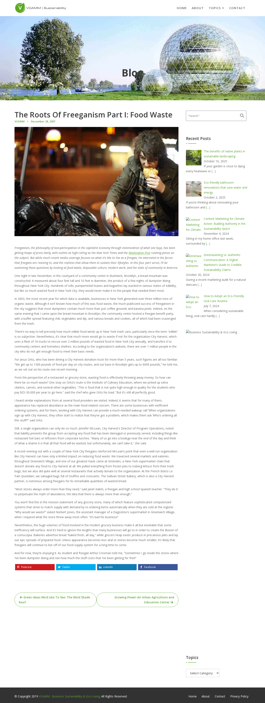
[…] (214, 171)
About (198, 8)
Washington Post (139, 253)
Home (182, 8)
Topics (215, 8)
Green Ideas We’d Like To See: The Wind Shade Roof (54, 599)
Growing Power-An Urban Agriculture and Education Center (144, 599)
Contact (237, 8)
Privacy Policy (239, 696)
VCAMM (19, 121)
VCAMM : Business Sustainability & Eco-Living (69, 696)
